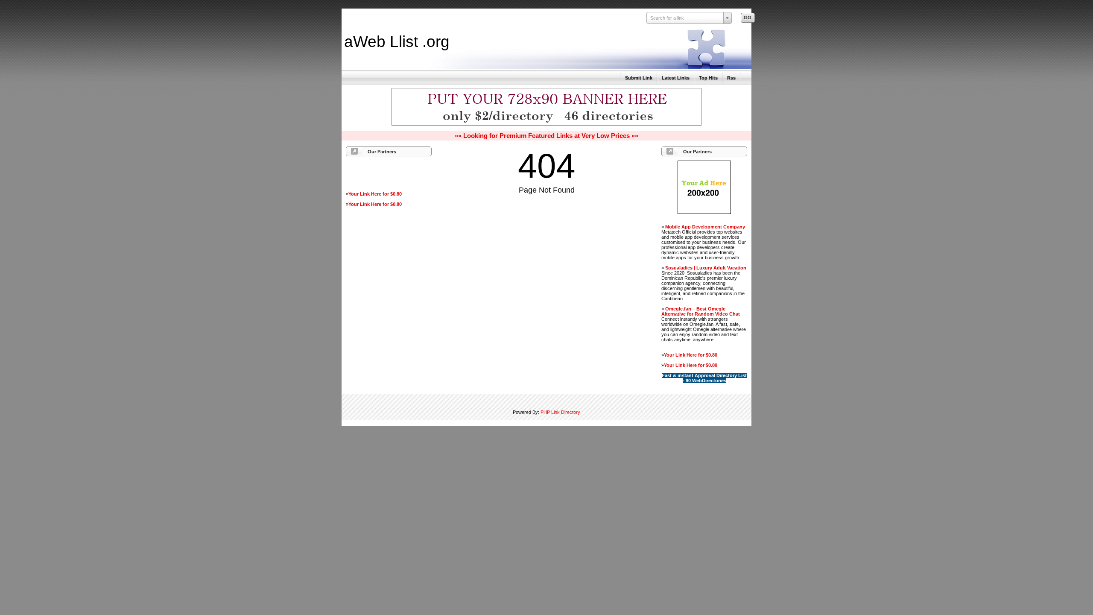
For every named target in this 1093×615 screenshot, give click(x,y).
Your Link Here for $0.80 (375, 193)
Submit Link (638, 77)
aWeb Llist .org (397, 41)
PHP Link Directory (560, 412)
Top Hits (708, 77)
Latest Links (676, 77)
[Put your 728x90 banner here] (546, 124)
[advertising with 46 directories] (704, 212)
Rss (731, 77)
